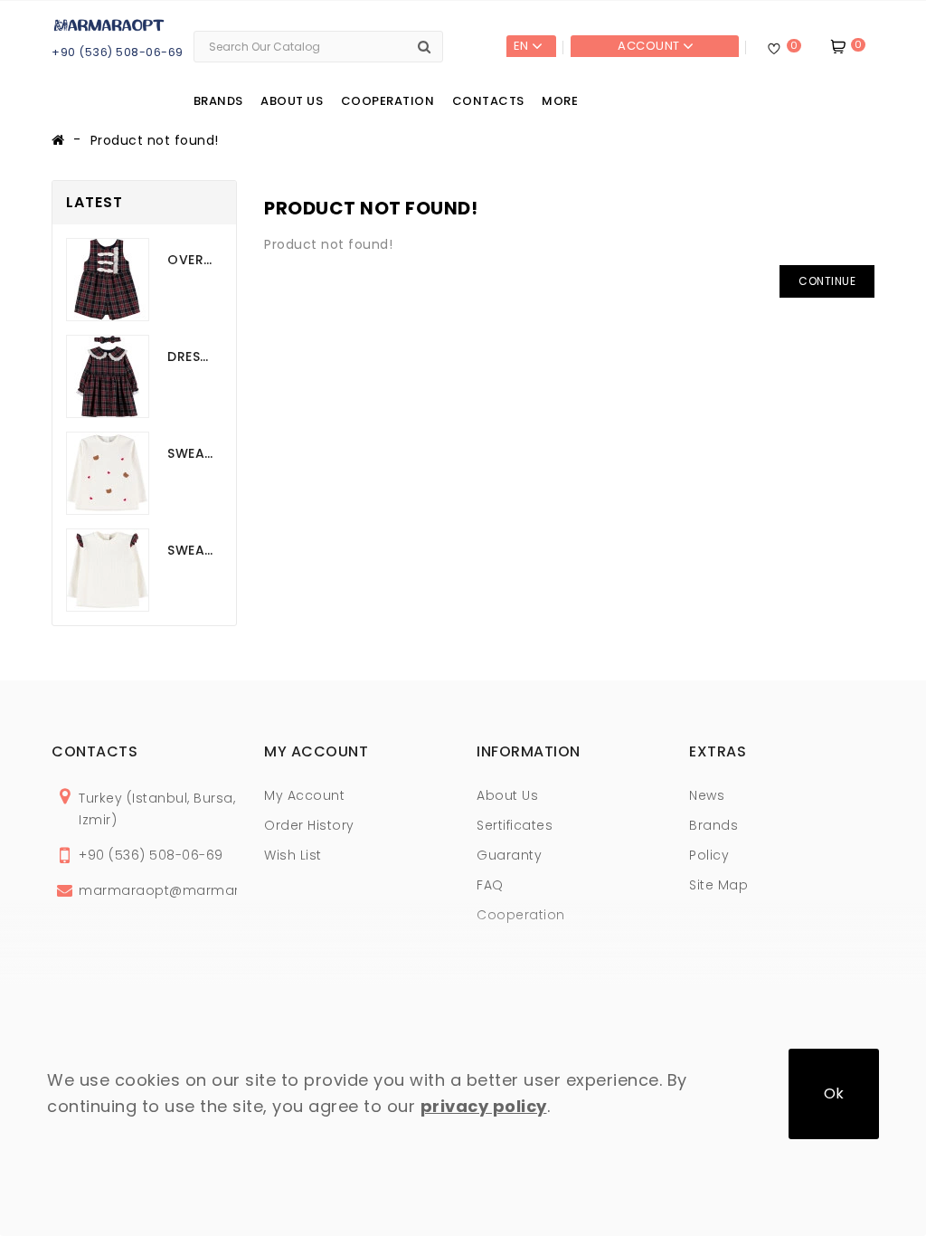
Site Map (718, 885)
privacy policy (483, 1106)
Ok (834, 1093)
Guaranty (509, 855)
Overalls (190, 260)
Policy (709, 855)
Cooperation (388, 100)
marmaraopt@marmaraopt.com (193, 890)
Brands (218, 100)
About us (291, 100)
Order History (309, 825)
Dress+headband (190, 356)
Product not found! (154, 140)
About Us (507, 795)
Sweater (190, 453)
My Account (304, 795)
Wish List (293, 855)
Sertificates (515, 825)
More (560, 100)
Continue (826, 281)
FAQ (490, 885)
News (706, 795)
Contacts (488, 100)
